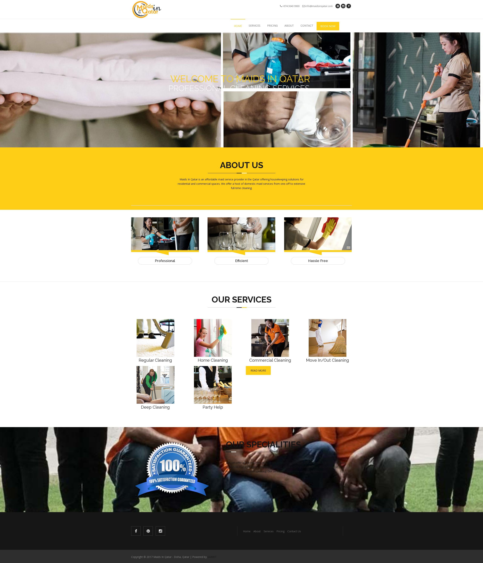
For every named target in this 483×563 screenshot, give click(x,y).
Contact (307, 25)
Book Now (327, 26)
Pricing (272, 25)
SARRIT (212, 557)
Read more (258, 370)
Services (254, 25)
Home (238, 26)
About (289, 25)
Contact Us (294, 531)
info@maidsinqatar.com (319, 6)
